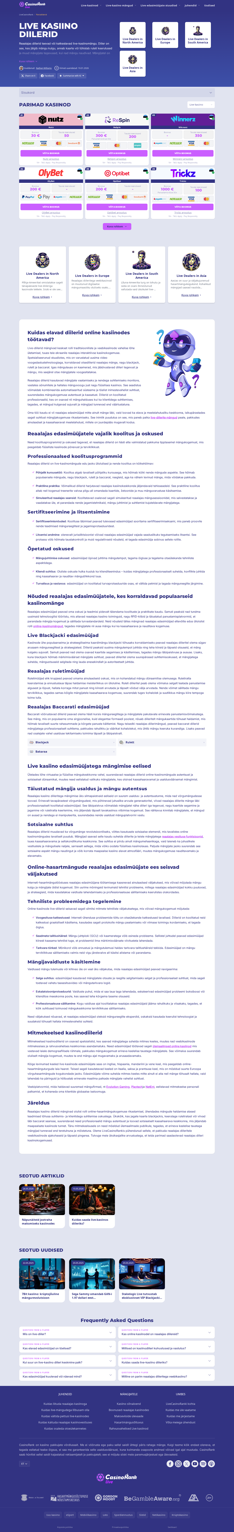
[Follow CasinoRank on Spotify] (203, 1463)
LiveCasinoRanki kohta (180, 1404)
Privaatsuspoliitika (120, 1527)
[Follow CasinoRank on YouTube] (194, 1463)
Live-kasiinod (89, 5)
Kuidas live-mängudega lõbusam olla (65, 1410)
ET (22, 1463)
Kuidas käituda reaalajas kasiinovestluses (65, 1422)
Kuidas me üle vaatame (181, 1410)
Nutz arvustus (51, 159)
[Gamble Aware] (152, 1497)
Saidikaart (172, 1527)
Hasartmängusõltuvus (128, 1422)
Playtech (137, 1086)
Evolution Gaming (118, 1086)
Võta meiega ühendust (180, 1422)
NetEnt (150, 1086)
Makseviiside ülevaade (128, 1416)
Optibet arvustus (117, 212)
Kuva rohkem (115, 226)
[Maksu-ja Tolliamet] (32, 1497)
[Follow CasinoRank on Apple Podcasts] (211, 1463)
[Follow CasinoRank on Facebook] (170, 1463)
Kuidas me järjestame (181, 1416)
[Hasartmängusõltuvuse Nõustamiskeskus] (69, 1497)
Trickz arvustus (183, 212)
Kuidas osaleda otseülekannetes (65, 1428)
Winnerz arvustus (183, 159)
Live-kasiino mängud (119, 5)
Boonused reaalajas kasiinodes (129, 1410)
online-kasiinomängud (48, 626)
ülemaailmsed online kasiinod (172, 1046)
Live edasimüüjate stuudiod (159, 5)
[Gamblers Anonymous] (193, 1497)
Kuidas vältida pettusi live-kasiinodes (65, 1416)
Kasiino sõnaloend (129, 1404)
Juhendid (191, 5)
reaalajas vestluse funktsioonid (182, 836)
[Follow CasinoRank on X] (186, 1463)
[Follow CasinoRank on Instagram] (178, 1463)
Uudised (209, 5)
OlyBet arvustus (51, 212)
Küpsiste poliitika (65, 1527)
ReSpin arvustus (117, 159)
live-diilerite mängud (164, 417)
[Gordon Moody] (106, 1497)
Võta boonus (51, 153)
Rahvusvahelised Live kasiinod (128, 1428)
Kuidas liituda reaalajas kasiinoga (65, 1404)
